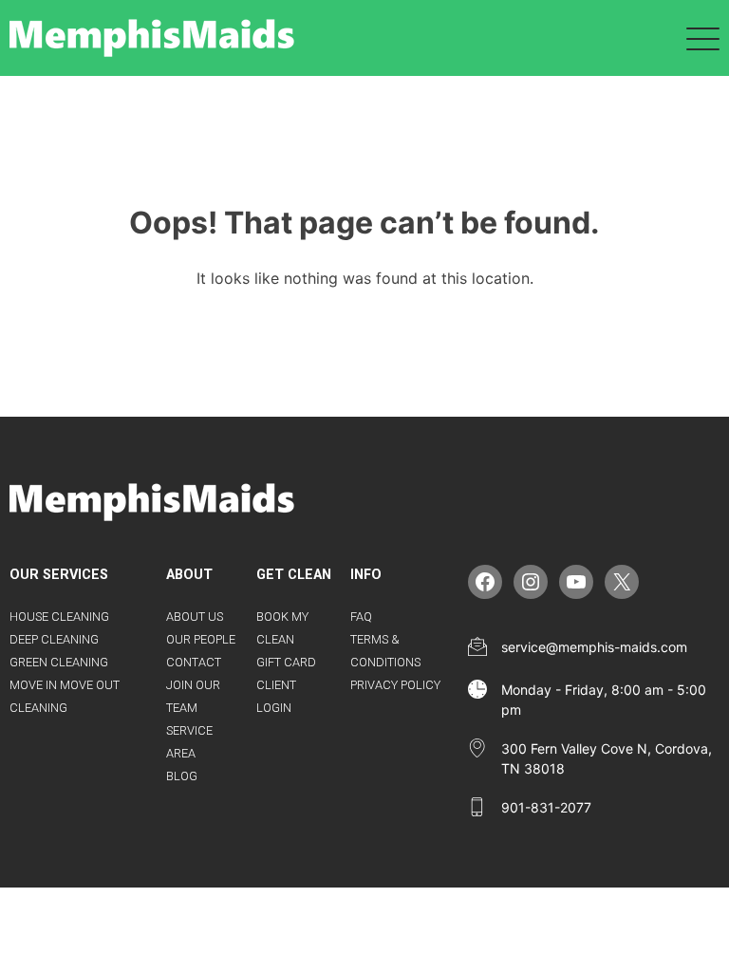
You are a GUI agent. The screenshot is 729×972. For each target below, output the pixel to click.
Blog (181, 776)
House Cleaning (59, 616)
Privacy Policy (395, 685)
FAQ (361, 616)
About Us (194, 616)
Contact (193, 662)
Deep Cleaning (54, 639)
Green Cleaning (58, 662)
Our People (200, 639)
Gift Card (286, 662)
